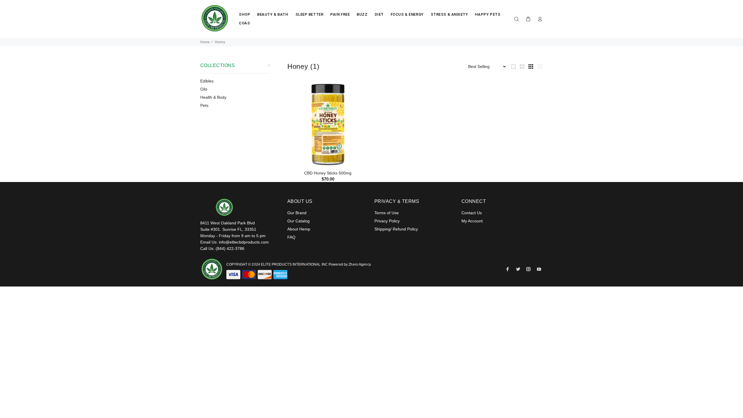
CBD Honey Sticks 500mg (327, 173)
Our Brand (296, 212)
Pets (204, 105)
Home (205, 42)
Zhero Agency (360, 264)
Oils (203, 89)
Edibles (207, 81)
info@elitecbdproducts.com (244, 242)
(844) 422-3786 (230, 248)
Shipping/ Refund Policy (396, 229)
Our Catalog (298, 221)
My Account (472, 221)
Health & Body (213, 97)
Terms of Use (386, 212)
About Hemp (298, 229)
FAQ (291, 237)
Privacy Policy (387, 221)
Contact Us (471, 212)
